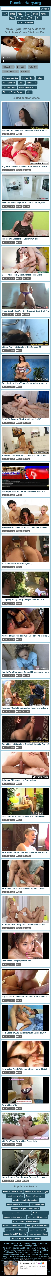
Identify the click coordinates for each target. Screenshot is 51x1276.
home (6, 1244)
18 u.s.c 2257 (16, 1244)
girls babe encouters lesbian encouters (25, 1238)
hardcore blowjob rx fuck (12, 1192)
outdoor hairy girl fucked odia (15, 1234)
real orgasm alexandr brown (37, 1226)
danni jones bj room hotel (37, 1217)
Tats (32, 18)
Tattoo (12, 14)
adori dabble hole (37, 1204)
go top (34, 1246)
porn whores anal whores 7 (17, 1204)
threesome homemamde (35, 1196)
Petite (35, 14)
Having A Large (9, 87)
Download (25, 72)
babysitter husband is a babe (13, 1226)
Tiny (12, 18)
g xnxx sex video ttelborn (38, 1234)
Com (29, 92)
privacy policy (30, 1244)
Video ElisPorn (9, 83)
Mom (25, 18)
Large (21, 83)
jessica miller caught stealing (16, 1230)
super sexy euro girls (38, 1230)
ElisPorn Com (27, 78)
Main (5, 14)
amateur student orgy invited (14, 1217)
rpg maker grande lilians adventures (16, 1213)
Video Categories (25, 22)
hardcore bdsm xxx (40, 1213)
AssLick (21, 14)
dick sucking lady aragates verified (25, 1221)
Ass (28, 14)
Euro (19, 18)
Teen (39, 18)
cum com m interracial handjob (36, 1192)
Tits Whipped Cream (27, 87)
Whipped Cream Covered (13, 92)
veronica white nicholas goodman (25, 1200)
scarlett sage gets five (15, 1196)
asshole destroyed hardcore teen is (25, 1209)
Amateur (44, 14)
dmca (27, 1246)
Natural (40, 78)
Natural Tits (31, 83)
